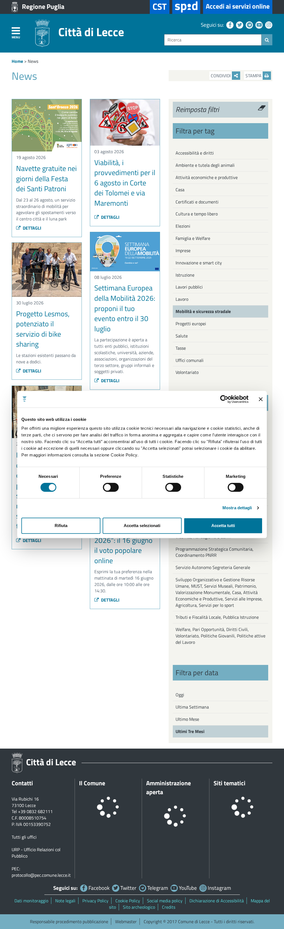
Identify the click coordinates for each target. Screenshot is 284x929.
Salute (182, 335)
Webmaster (126, 921)
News (33, 61)
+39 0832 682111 (35, 811)
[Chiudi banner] (261, 399)
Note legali (65, 900)
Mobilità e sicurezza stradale (203, 311)
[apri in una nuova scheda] (186, 7)
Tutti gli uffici (24, 837)
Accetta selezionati (142, 525)
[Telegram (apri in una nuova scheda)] (248, 25)
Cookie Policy (127, 900)
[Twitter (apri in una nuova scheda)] (239, 25)
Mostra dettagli (237, 507)
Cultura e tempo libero (197, 213)
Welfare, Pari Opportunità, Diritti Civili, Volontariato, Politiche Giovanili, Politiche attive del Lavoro (220, 635)
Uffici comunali (190, 360)
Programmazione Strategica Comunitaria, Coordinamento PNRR (214, 552)
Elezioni (183, 226)
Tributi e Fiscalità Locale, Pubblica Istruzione (217, 617)
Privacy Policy (95, 900)
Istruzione (185, 275)
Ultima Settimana (192, 707)
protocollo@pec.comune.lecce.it (41, 875)
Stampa (254, 75)
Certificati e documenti (197, 201)
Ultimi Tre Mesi (190, 731)
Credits (168, 907)
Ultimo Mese (187, 719)
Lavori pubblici (189, 287)
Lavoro (182, 299)
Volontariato (187, 372)
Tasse (181, 348)
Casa (180, 189)
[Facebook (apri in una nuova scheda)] (229, 25)
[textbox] (213, 40)
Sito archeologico (139, 907)
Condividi (221, 75)
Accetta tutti (223, 525)
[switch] (111, 487)
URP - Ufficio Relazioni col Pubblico (36, 852)
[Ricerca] (267, 39)
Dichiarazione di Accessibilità (216, 900)
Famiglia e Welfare (193, 238)
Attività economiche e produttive (207, 177)
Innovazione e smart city (199, 262)
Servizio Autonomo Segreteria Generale (213, 567)
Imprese (183, 250)
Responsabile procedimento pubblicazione (69, 921)
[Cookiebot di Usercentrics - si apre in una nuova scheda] (224, 399)
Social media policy (164, 900)
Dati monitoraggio (31, 900)
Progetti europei (191, 323)
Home (17, 61)
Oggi (180, 694)
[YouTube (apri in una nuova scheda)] (258, 25)
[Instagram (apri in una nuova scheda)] (268, 25)
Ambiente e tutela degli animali (205, 165)
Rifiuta (61, 525)
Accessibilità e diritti (195, 153)
